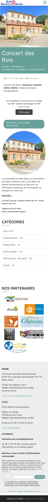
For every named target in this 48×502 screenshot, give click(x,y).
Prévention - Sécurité (17, 258)
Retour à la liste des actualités (18, 124)
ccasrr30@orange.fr (11, 428)
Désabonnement (33, 491)
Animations (11, 245)
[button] (45, 2)
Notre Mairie (13, 251)
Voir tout (8, 231)
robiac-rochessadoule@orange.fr (17, 395)
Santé (8, 265)
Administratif (13, 238)
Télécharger (24, 112)
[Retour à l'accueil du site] (12, 2)
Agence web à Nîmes (35, 498)
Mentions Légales (15, 491)
